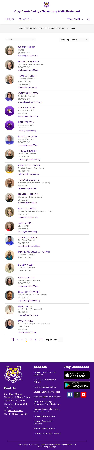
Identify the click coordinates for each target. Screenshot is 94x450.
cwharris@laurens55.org (28, 56)
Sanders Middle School (44, 428)
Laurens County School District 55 (45, 373)
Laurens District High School (47, 433)
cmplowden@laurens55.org (29, 300)
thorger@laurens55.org (27, 87)
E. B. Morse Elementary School (45, 380)
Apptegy (52, 446)
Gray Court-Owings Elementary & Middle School (42, 28)
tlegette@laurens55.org (27, 188)
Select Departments (68, 40)
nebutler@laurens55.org (28, 217)
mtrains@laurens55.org (27, 332)
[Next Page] (41, 339)
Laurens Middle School (44, 416)
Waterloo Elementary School (47, 397)
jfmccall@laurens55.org (27, 232)
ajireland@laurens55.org (28, 116)
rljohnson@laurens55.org (28, 145)
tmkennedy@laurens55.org (29, 159)
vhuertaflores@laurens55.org (30, 102)
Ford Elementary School (45, 387)
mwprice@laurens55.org (28, 315)
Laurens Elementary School (47, 392)
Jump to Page (50, 339)
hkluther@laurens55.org (27, 203)
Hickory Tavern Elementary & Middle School (46, 410)
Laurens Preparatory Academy (43, 422)
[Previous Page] (12, 339)
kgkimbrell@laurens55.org (28, 174)
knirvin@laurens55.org (27, 131)
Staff (72, 28)
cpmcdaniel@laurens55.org (29, 246)
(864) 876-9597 (15, 410)
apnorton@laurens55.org (28, 286)
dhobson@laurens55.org (28, 70)
